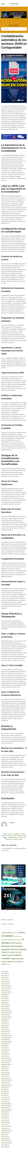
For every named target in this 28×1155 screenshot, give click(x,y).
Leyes (3, 955)
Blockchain (15, 932)
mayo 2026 (4, 975)
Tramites (10, 961)
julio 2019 (3, 1134)
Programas (14, 959)
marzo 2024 (4, 1029)
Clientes (10, 834)
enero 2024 (4, 1033)
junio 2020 (4, 1116)
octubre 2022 (4, 1062)
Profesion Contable (17, 839)
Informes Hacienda (11, 835)
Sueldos (4, 961)
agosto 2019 (4, 1132)
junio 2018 (4, 1145)
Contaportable (14, 3)
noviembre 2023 (5, 1037)
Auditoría (4, 932)
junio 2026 (4, 973)
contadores (13, 127)
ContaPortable (10, 112)
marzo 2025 (4, 1004)
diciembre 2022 (5, 1058)
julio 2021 (3, 1089)
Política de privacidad (7, 919)
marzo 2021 (4, 1097)
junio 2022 (4, 1068)
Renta (21, 959)
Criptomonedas (11, 939)
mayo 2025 (4, 1000)
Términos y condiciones (7, 924)
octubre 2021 (4, 1083)
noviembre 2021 (5, 1081)
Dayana (11, 822)
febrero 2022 (4, 1074)
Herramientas (17, 946)
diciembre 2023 (5, 1035)
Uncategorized (18, 961)
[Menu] (2, 4)
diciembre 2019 (5, 1126)
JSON (23, 123)
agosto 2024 (4, 1019)
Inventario (18, 952)
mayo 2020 (4, 1118)
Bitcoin (10, 932)
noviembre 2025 (5, 988)
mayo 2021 (4, 1093)
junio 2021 (4, 1091)
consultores (12, 755)
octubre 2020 (4, 1107)
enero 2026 (4, 983)
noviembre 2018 (5, 1143)
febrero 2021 (4, 1099)
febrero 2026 (4, 981)
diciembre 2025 (5, 985)
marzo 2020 (4, 1120)
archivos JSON (18, 215)
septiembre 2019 (5, 1130)
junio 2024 (4, 1023)
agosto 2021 (4, 1087)
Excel (12, 943)
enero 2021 (4, 1101)
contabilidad (14, 106)
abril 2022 (4, 1070)
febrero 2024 (4, 1031)
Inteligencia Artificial (7, 952)
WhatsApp (8, 964)
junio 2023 (4, 1048)
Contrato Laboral (18, 936)
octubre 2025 (4, 990)
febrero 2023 (4, 1054)
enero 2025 (4, 1008)
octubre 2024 (4, 1014)
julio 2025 (3, 996)
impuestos (8, 303)
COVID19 (4, 939)
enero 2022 (4, 1076)
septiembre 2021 (5, 1085)
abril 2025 (4, 1002)
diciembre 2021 (5, 1079)
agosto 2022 (4, 1066)
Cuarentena (19, 939)
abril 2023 (4, 1052)
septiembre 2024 (5, 1016)
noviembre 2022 (5, 1060)
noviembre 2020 (5, 1105)
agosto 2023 (4, 1043)
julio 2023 (3, 1045)
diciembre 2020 (5, 1103)
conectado (16, 848)
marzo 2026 (4, 979)
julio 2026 (3, 971)
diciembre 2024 (5, 1010)
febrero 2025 (4, 1006)
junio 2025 (4, 998)
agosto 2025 (4, 994)
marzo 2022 (4, 1072)
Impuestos (3, 835)
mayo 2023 (4, 1050)
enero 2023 (4, 1056)
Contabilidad (16, 834)
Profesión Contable (21, 835)
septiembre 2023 (5, 1041)
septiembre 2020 (5, 1110)
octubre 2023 (4, 1039)
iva (11, 839)
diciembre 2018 (5, 1140)
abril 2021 (4, 1095)
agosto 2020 (4, 1112)
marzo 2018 (4, 1147)
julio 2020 (3, 1114)
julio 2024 (3, 1021)
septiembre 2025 (5, 992)
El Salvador (22, 834)
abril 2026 (4, 977)
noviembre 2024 (5, 1012)
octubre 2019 (4, 1128)
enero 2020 (4, 1124)
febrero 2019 (4, 1138)
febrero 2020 (4, 1122)
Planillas (9, 955)
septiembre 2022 (5, 1064)
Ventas (3, 964)
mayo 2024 (4, 1025)
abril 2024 (4, 1027)
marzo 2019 (4, 1136)
